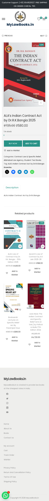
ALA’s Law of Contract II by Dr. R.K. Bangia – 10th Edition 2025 (13, 258)
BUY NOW (13, 143)
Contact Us (9, 437)
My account (9, 446)
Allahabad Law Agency (13, 160)
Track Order (9, 455)
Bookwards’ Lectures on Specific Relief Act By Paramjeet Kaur (13, 322)
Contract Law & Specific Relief (27, 156)
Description (12, 187)
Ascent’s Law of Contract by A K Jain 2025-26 (36, 257)
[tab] (24, 187)
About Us (8, 428)
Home (6, 424)
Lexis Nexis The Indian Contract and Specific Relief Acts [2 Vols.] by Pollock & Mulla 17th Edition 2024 (36, 322)
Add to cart (31, 143)
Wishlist (7, 459)
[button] (12, 150)
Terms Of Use (10, 477)
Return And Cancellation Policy (17, 472)
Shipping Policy (10, 481)
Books (6, 433)
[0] (38, 18)
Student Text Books (32, 160)
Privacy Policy (10, 467)
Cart (6, 450)
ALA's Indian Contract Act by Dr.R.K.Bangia (26, 163)
